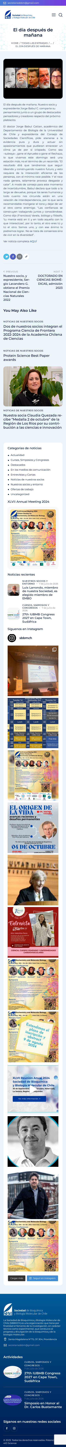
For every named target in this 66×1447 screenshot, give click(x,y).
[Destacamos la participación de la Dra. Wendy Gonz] (33, 671)
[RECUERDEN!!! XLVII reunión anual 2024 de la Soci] (33, 984)
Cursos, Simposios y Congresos (30, 460)
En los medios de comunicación (30, 469)
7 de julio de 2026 (48, 583)
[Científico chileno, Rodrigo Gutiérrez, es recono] (33, 1193)
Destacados (18, 464)
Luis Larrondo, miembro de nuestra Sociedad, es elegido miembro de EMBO (40, 593)
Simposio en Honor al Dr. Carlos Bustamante (43, 1405)
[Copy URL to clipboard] (26, 257)
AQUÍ (33, 241)
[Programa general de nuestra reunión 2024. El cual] (33, 723)
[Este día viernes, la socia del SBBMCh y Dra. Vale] (33, 932)
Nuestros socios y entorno (27, 484)
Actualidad (17, 455)
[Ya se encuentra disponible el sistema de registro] (33, 1246)
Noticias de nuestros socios (23, 321)
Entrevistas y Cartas (23, 474)
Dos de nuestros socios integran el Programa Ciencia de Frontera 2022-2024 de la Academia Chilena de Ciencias (32, 332)
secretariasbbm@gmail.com (24, 1345)
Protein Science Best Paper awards (26, 358)
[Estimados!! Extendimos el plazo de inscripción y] (33, 1037)
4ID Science (10, 1443)
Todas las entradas (34, 43)
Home (15, 43)
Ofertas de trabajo (22, 489)
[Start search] (60, 15)
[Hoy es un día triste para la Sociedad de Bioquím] (33, 1141)
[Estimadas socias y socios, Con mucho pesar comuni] (33, 880)
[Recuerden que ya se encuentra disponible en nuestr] (33, 1089)
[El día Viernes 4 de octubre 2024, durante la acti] (33, 827)
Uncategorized (20, 494)
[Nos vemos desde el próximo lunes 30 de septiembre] (33, 775)
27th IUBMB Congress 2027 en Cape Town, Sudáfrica (38, 618)
